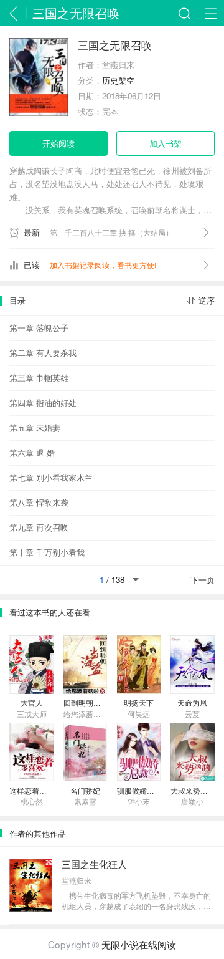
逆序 (206, 300)
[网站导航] (210, 13)
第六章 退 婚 (32, 452)
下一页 (202, 579)
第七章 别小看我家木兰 (51, 477)
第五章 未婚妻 (34, 427)
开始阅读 (58, 143)
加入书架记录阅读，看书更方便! (103, 265)
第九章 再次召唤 (38, 527)
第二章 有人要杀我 (43, 353)
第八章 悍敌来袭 (38, 502)
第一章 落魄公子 (38, 328)
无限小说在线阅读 (138, 944)
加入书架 (165, 143)
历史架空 (118, 80)
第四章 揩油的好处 (43, 402)
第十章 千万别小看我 (47, 552)
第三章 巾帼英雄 (38, 377)
